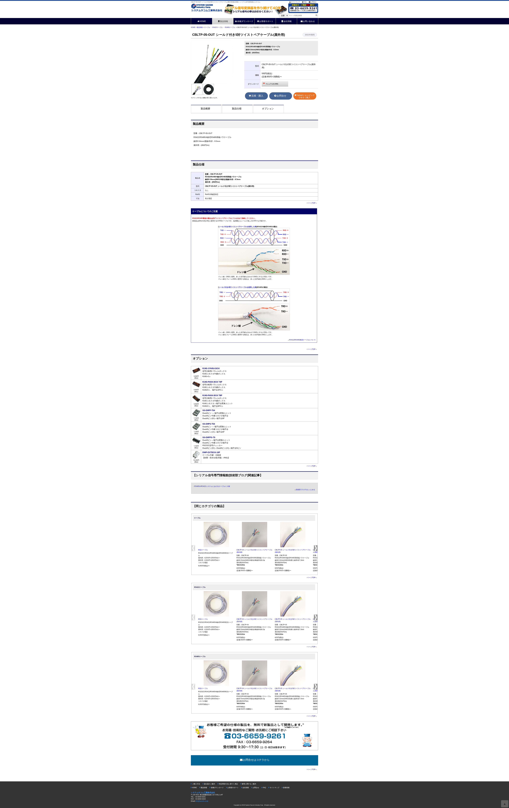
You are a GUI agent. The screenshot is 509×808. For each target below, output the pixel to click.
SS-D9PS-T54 (208, 424)
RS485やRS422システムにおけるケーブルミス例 (212, 486)
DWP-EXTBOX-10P (211, 452)
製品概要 (205, 108)
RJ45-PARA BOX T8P (212, 395)
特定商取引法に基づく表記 (228, 784)
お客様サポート (266, 21)
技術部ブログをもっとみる (305, 490)
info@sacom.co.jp (201, 801)
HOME (203, 21)
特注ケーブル (203, 550)
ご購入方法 (196, 784)
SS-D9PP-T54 (208, 410)
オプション (268, 108)
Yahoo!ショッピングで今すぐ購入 (306, 96)
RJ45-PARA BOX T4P (212, 382)
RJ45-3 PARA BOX (211, 368)
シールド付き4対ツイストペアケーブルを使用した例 (237, 227)
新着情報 (286, 788)
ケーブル (207, 27)
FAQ (305, 2)
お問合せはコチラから (256, 759)
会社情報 (288, 21)
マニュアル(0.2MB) (272, 84)
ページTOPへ (312, 203)
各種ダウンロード (245, 21)
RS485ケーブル (230, 27)
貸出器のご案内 (209, 784)
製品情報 (224, 21)
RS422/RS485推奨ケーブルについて (302, 340)
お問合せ (313, 2)
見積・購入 (257, 95)
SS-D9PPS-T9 (208, 437)
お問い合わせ (309, 21)
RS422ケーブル (217, 27)
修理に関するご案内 (249, 784)
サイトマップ (295, 2)
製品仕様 (237, 108)
